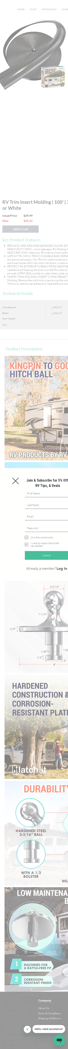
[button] (15, 481)
